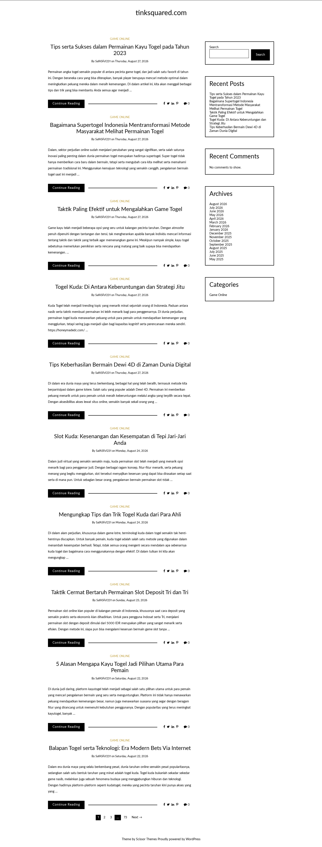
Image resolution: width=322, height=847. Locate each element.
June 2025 (216, 255)
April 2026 (216, 218)
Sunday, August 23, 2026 (131, 600)
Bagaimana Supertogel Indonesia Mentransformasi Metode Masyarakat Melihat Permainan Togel (234, 105)
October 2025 (219, 241)
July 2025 (216, 251)
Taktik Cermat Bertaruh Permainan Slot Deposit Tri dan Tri (119, 592)
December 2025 (220, 233)
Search (214, 47)
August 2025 (218, 248)
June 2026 (216, 211)
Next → (137, 817)
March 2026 (217, 222)
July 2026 (216, 207)
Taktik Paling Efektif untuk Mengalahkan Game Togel (119, 209)
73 (125, 817)
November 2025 (220, 237)
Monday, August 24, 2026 (132, 451)
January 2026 (218, 229)
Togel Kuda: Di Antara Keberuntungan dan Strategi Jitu (120, 287)
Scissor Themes (146, 839)
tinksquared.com (161, 13)
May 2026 (216, 215)
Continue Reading (66, 103)
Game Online (120, 39)
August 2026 (218, 204)
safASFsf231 (103, 61)
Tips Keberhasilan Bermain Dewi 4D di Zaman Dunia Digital (120, 365)
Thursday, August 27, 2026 (131, 61)
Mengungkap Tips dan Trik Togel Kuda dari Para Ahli (120, 514)
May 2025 (216, 259)
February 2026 (219, 226)
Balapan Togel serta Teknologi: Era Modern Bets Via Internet (120, 748)
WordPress (193, 839)
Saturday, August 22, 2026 (131, 678)
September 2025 (220, 244)
